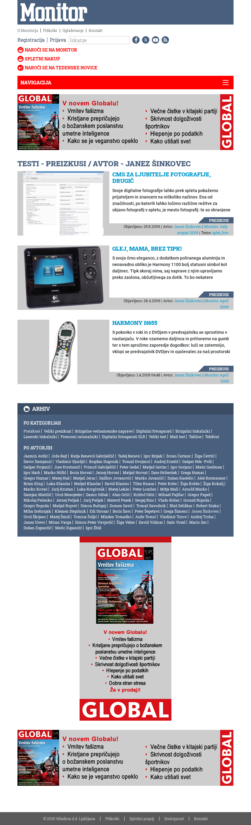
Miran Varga (60, 522)
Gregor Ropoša (36, 505)
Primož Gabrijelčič (100, 467)
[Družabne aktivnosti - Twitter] (144, 40)
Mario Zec (198, 522)
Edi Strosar (99, 511)
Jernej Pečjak (67, 500)
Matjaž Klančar (87, 483)
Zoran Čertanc (178, 455)
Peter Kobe (167, 483)
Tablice (195, 436)
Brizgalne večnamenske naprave (104, 431)
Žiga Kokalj (213, 483)
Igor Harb (32, 472)
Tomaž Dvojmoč (136, 461)
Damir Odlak (97, 494)
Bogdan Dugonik (103, 461)
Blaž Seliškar (181, 505)
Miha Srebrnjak (37, 511)
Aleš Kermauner (211, 478)
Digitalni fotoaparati (154, 431)
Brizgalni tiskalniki (192, 431)
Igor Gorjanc (181, 467)
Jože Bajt (59, 455)
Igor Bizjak (153, 455)
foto (225, 232)
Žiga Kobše (190, 483)
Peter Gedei (129, 467)
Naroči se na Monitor (51, 50)
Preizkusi (219, 220)
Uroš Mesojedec (68, 494)
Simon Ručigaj (93, 505)
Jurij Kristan (62, 489)
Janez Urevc (34, 522)
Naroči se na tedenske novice (61, 68)
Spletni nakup (42, 59)
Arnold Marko (194, 489)
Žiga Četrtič (205, 455)
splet (216, 232)
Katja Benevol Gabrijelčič (92, 455)
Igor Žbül (93, 527)
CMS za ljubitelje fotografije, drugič (161, 178)
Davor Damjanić (38, 461)
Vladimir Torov (173, 516)
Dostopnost (174, 818)
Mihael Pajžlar (171, 494)
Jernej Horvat (107, 472)
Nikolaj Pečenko (38, 500)
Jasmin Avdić (36, 455)
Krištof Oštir (144, 494)
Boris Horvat (81, 472)
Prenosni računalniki (79, 436)
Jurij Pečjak (93, 500)
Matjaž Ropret (65, 505)
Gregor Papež (199, 494)
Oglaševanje (73, 30)
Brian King (33, 483)
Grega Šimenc (175, 511)
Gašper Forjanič (37, 467)
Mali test (177, 436)
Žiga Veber (126, 522)
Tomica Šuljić (85, 516)
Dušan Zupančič (37, 527)
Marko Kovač (35, 489)
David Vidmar (151, 522)
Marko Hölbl (55, 472)
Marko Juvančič (149, 478)
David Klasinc (117, 483)
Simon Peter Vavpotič (94, 522)
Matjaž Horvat (135, 472)
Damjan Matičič (37, 494)
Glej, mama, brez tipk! (147, 248)
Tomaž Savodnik (151, 505)
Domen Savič (121, 505)
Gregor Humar (36, 478)
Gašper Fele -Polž (197, 461)
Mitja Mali (169, 489)
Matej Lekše (118, 489)
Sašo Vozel (176, 522)
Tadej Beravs (129, 455)
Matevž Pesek (119, 500)
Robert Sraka (207, 505)
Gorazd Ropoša (196, 500)
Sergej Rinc (144, 500)
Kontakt (96, 30)
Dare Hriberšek (164, 472)
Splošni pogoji (141, 818)
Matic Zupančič (68, 527)
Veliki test (157, 436)
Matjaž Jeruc (84, 478)
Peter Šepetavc (147, 511)
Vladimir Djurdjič (70, 461)
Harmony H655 (134, 322)
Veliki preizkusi (57, 431)
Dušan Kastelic (180, 478)
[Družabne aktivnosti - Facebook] (135, 40)
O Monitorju (27, 30)
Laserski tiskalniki (40, 436)
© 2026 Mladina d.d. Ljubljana (69, 818)
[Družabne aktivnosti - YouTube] (154, 40)
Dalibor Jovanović (115, 478)
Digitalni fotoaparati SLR (123, 436)
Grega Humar (192, 472)
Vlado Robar (169, 500)
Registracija (31, 40)
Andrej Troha (202, 516)
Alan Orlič (121, 494)
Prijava (58, 40)
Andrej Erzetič (166, 461)
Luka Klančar (58, 483)
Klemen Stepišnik (70, 511)
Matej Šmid (60, 516)
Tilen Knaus (143, 483)
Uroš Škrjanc (35, 516)
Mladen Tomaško (116, 516)
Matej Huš (60, 478)
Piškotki (50, 30)
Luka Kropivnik (91, 489)
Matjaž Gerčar (155, 467)
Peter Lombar (144, 489)
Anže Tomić (145, 516)
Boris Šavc (122, 511)
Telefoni (212, 436)
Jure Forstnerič (67, 467)
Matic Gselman (209, 467)
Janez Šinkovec (187, 226)
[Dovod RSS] (164, 40)
